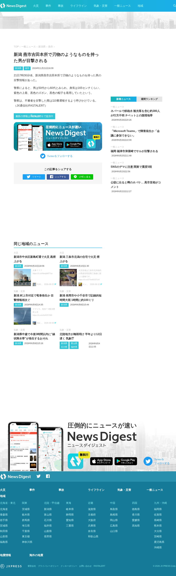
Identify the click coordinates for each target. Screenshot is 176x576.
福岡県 (158, 509)
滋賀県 (92, 509)
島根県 (114, 514)
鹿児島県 (159, 541)
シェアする (60, 176)
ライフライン (78, 5)
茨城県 (26, 509)
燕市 (50, 46)
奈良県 (92, 531)
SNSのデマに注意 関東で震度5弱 (131, 166)
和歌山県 (93, 536)
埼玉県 (26, 525)
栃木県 (26, 514)
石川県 (64, 347)
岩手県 (4, 520)
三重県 (70, 525)
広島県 (114, 525)
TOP (16, 46)
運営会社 (32, 566)
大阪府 (92, 520)
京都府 (92, 514)
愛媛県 (136, 520)
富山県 (74, 343)
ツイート (36, 176)
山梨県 (48, 531)
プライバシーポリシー (48, 566)
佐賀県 (158, 514)
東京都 (26, 536)
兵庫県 (92, 525)
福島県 (4, 541)
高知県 (136, 525)
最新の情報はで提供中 (34, 116)
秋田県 (4, 531)
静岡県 (70, 514)
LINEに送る (85, 176)
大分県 (158, 531)
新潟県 (42, 46)
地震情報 (5, 555)
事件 (48, 5)
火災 (36, 5)
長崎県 (158, 520)
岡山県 (114, 520)
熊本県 (158, 525)
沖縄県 (158, 547)
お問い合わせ (85, 566)
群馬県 (26, 520)
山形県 (4, 536)
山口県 (114, 531)
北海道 (4, 509)
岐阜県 (70, 509)
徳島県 (136, 509)
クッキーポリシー (69, 566)
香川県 (136, 514)
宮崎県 (158, 536)
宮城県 (4, 525)
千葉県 (26, 531)
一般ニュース (122, 5)
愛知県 (70, 520)
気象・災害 (100, 5)
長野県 (48, 536)
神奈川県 (27, 541)
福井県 (74, 347)
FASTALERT (99, 566)
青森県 (4, 514)
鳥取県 (114, 509)
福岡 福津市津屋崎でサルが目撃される (134, 151)
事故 (60, 5)
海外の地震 (36, 555)
